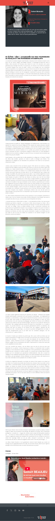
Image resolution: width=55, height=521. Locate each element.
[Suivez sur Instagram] (15, 510)
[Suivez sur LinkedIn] (19, 510)
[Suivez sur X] (11, 510)
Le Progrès (8, 453)
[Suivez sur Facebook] (7, 510)
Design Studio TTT (28, 517)
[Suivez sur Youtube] (23, 510)
